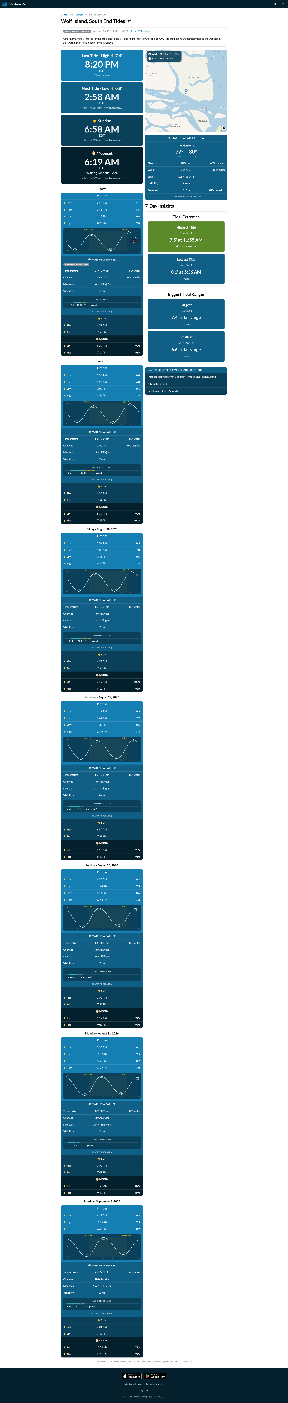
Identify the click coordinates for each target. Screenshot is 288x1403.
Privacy (138, 1384)
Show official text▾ (140, 31)
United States (67, 14)
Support (159, 1384)
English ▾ (144, 1390)
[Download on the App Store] (132, 1376)
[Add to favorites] (129, 21)
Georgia (79, 14)
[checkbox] (164, 54)
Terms (149, 1384)
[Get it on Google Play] (155, 1376)
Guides (128, 1384)
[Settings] (283, 4)
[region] (186, 91)
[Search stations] (275, 4)
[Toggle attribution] (224, 128)
